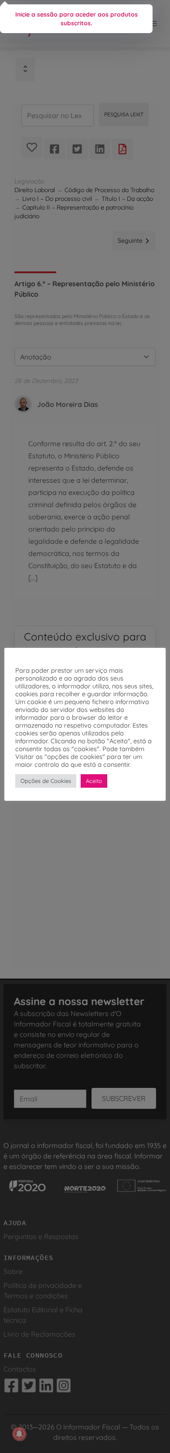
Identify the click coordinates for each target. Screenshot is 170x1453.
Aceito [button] (94, 780)
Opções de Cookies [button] (45, 780)
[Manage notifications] (19, 1434)
